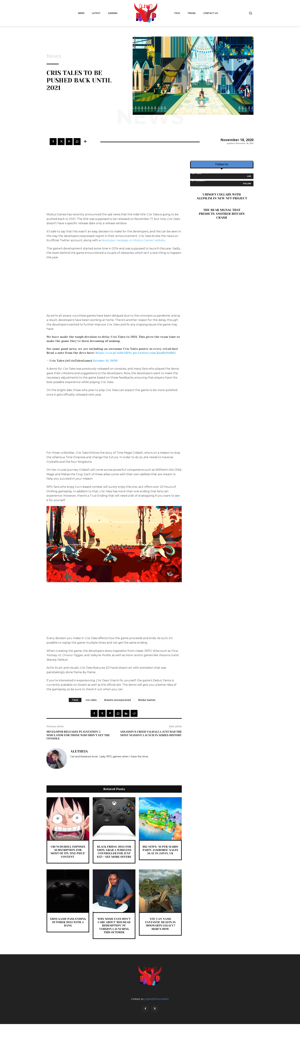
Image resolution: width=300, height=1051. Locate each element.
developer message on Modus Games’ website (133, 240)
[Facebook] (53, 141)
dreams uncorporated (117, 700)
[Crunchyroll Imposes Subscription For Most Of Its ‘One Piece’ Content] (68, 818)
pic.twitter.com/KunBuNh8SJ (154, 353)
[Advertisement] (114, 186)
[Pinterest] (69, 141)
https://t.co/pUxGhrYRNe (113, 353)
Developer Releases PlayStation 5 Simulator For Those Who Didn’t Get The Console (78, 735)
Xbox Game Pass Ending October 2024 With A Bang (68, 922)
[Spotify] (76, 761)
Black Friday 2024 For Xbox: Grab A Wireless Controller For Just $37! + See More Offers (114, 851)
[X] (61, 141)
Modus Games (146, 700)
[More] (85, 141)
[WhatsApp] (77, 141)
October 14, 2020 (105, 360)
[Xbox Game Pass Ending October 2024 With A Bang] (68, 890)
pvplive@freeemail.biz (157, 999)
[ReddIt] (134, 713)
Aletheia (79, 751)
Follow (247, 183)
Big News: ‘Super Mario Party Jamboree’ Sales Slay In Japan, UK (160, 850)
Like (249, 176)
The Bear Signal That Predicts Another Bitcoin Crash (222, 213)
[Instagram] (71, 761)
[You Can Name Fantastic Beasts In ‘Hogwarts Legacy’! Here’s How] (160, 890)
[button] (250, 13)
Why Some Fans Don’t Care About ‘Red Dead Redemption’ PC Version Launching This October (114, 925)
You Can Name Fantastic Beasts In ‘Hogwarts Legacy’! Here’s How (160, 924)
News (54, 56)
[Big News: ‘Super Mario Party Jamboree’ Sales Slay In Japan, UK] (160, 818)
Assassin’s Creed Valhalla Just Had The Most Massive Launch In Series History (151, 733)
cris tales (91, 700)
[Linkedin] (126, 713)
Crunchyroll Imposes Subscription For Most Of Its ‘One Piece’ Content (68, 851)
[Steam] (81, 761)
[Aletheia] (57, 759)
